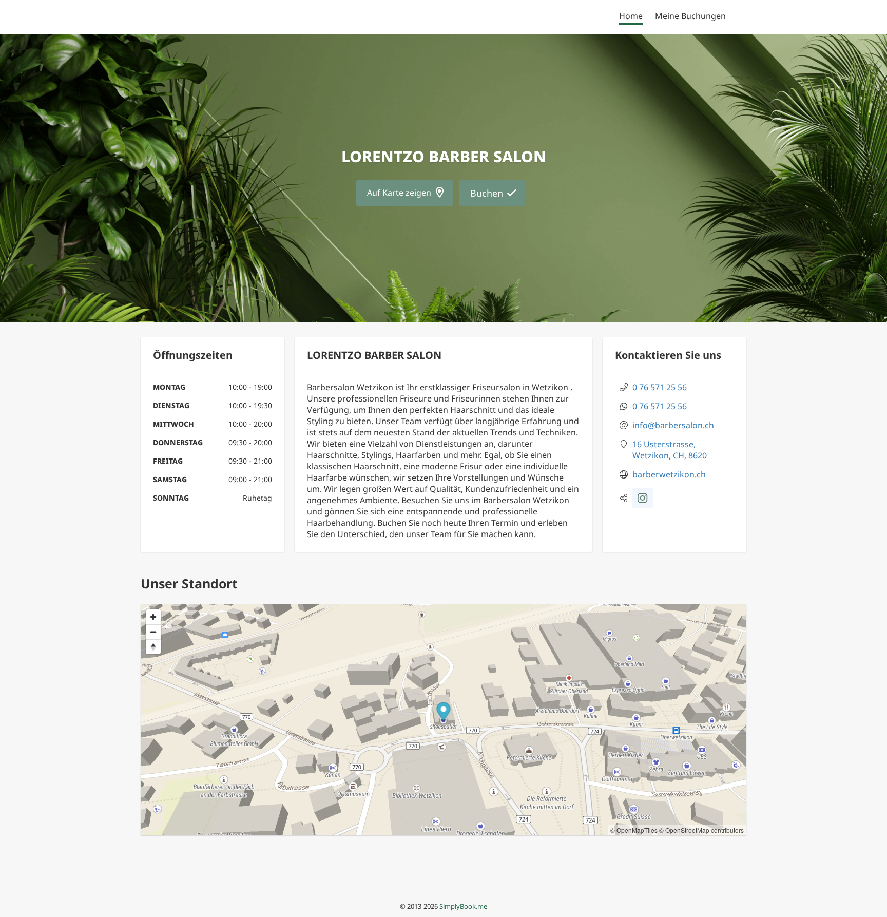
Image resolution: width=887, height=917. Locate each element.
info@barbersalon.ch (673, 425)
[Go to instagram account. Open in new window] (642, 498)
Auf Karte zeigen (399, 192)
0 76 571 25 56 (659, 387)
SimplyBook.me (463, 906)
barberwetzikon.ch (669, 474)
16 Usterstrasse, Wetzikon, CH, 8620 (669, 449)
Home (631, 16)
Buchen (486, 193)
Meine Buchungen (690, 16)
